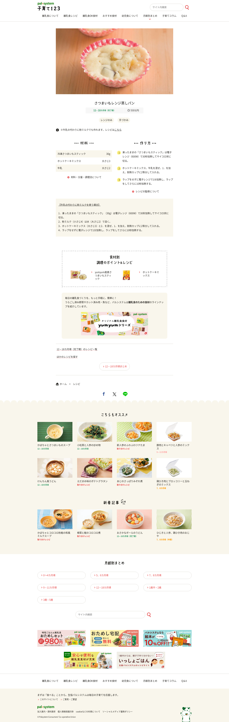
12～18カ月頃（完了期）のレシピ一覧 (77, 349)
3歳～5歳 (48, 600)
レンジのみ (106, 120)
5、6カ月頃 (102, 575)
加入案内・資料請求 (46, 712)
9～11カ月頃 (50, 587)
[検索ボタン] (187, 7)
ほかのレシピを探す (67, 357)
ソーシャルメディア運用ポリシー (117, 712)
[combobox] (171, 7)
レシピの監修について (147, 191)
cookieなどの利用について (88, 712)
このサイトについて (49, 699)
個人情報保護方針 (66, 712)
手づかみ (123, 120)
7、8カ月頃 (155, 575)
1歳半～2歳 (155, 587)
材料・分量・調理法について (86, 177)
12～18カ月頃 (103, 587)
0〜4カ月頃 (49, 575)
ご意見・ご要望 (70, 699)
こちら (118, 130)
